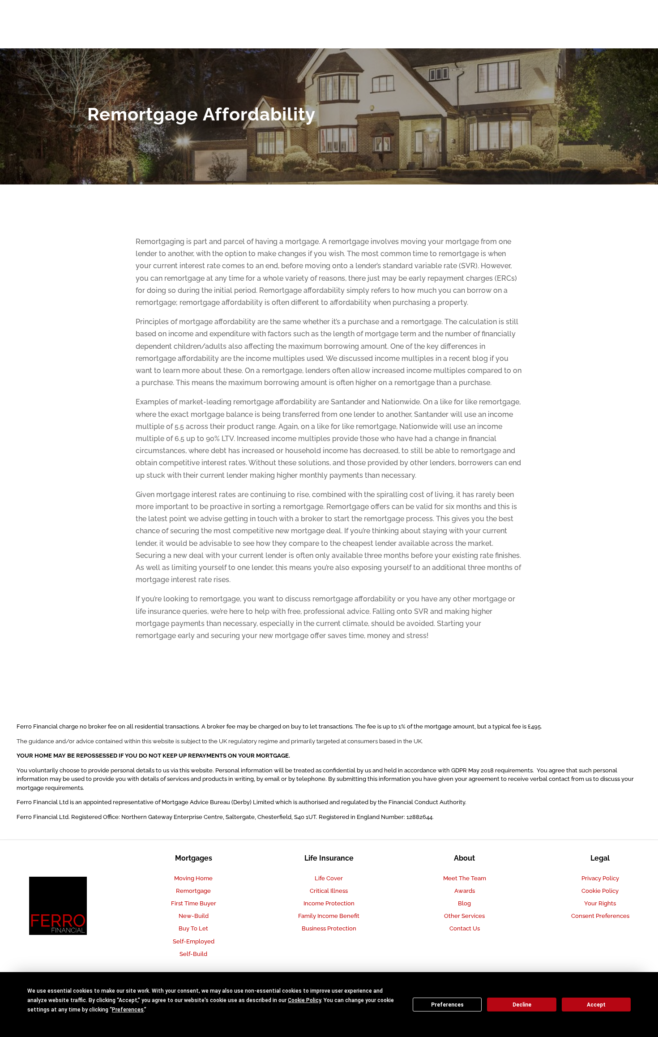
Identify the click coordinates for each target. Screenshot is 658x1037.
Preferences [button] (128, 1010)
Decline (522, 1005)
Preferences (447, 1005)
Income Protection (329, 903)
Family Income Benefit (328, 916)
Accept (596, 1005)
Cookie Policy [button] (304, 1000)
